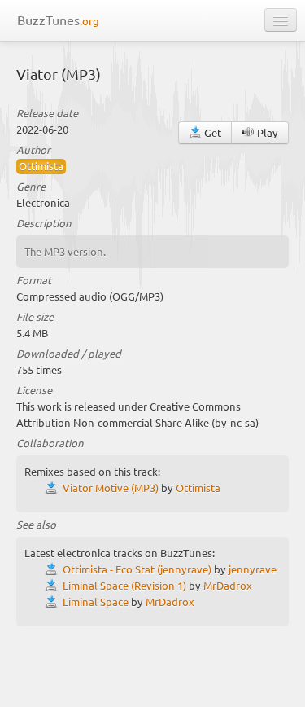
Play (266, 132)
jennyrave (253, 569)
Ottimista (41, 166)
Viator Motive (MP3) (111, 487)
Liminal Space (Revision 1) (124, 585)
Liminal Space (96, 601)
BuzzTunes (58, 19)
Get (211, 132)
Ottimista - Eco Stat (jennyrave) (137, 569)
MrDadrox (227, 585)
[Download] (54, 487)
